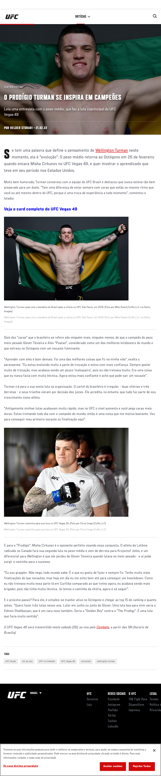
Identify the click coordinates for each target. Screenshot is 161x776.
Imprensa (134, 710)
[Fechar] (154, 750)
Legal (153, 694)
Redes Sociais (117, 694)
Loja (89, 705)
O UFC (132, 694)
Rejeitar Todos (142, 766)
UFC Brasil (10, 661)
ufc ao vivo (27, 661)
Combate (102, 627)
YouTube (113, 710)
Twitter (112, 721)
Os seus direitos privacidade (20, 766)
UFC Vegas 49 (68, 661)
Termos (154, 699)
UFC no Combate (47, 661)
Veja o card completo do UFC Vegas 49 (40, 209)
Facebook (114, 699)
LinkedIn (113, 727)
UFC (89, 694)
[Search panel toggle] (155, 16)
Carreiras (92, 699)
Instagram (114, 705)
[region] (80, 760)
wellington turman (106, 661)
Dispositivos (136, 705)
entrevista (86, 661)
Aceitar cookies (113, 766)
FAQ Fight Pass (138, 699)
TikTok (112, 716)
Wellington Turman (111, 150)
